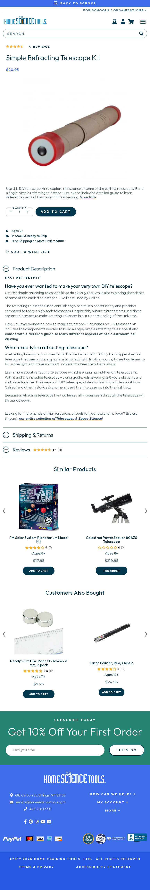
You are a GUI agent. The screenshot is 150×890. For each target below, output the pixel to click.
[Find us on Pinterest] (31, 821)
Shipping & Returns (33, 435)
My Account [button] (111, 802)
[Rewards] (114, 22)
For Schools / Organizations (114, 10)
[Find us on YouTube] (42, 821)
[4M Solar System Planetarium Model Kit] (38, 508)
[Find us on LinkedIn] (49, 821)
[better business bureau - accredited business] (137, 838)
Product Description (34, 269)
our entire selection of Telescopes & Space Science (60, 418)
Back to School (77, 3)
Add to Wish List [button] (29, 252)
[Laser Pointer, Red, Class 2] (111, 634)
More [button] (111, 810)
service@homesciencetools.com (40, 802)
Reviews (39, 450)
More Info (88, 197)
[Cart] (131, 21)
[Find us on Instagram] (36, 821)
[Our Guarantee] (88, 838)
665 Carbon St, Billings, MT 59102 (40, 795)
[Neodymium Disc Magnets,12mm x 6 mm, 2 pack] (38, 632)
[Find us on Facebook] (25, 821)
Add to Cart (38, 570)
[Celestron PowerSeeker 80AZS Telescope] (111, 508)
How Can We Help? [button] (111, 794)
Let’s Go (127, 750)
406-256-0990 (40, 809)
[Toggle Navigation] (143, 21)
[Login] (123, 22)
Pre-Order (112, 570)
